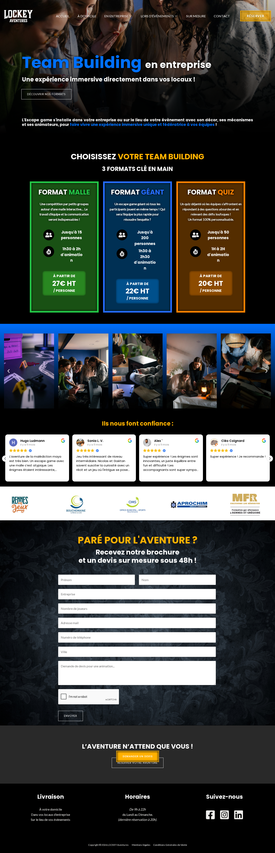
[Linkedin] (239, 815)
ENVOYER (70, 715)
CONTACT (222, 16)
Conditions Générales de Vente (170, 844)
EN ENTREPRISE (116, 16)
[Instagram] (224, 815)
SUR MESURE (196, 16)
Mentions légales (141, 844)
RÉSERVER (255, 16)
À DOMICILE (87, 16)
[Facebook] (210, 815)
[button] (8, 371)
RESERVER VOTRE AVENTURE (138, 762)
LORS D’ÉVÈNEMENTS (157, 16)
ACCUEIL (62, 16)
